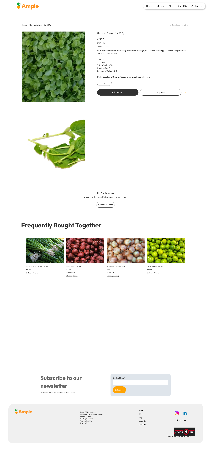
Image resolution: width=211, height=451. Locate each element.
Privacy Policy (181, 420)
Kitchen (141, 414)
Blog (140, 417)
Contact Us (143, 425)
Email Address (119, 378)
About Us (142, 421)
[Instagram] (176, 413)
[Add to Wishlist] (186, 92)
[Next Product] (188, 250)
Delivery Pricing (32, 273)
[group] (105, 259)
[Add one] (109, 83)
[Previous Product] (22, 250)
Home (141, 410)
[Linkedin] (184, 413)
